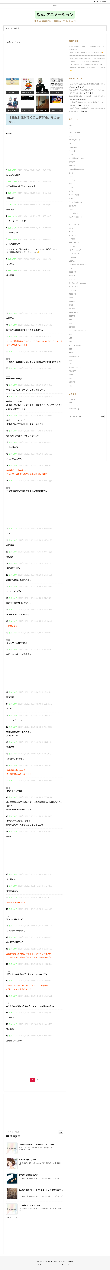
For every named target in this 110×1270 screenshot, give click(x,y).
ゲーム (71, 209)
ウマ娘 (71, 187)
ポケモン (72, 275)
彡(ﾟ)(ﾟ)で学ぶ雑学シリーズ (79, 331)
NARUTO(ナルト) (74, 140)
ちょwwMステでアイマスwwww (29, 1205)
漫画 (70, 349)
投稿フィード (73, 403)
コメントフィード (75, 406)
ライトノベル (73, 286)
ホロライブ (72, 272)
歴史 (70, 342)
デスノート (72, 235)
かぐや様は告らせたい (76, 158)
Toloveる (72, 151)
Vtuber (71, 154)
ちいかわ (72, 165)
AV (69, 129)
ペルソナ (72, 268)
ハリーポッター (74, 246)
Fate (70, 136)
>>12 (8, 359)
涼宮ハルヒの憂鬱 (75, 345)
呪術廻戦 (72, 316)
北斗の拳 (72, 308)
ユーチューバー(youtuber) (78, 283)
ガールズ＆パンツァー (76, 202)
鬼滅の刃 (72, 382)
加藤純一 (72, 301)
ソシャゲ (72, 228)
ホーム (10, 28)
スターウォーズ (74, 224)
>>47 (8, 916)
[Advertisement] (34, 60)
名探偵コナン (73, 312)
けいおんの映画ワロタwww (28, 1175)
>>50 (8, 971)
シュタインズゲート (75, 217)
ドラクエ (72, 239)
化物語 (71, 305)
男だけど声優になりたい (28, 1160)
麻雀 (70, 386)
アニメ (71, 184)
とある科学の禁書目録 (76, 169)
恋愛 (70, 334)
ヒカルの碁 (72, 257)
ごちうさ (72, 162)
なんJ (71, 176)
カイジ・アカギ (74, 195)
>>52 (8, 1003)
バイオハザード (74, 253)
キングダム (72, 206)
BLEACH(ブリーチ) (75, 132)
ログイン (72, 399)
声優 (70, 319)
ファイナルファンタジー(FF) (79, 264)
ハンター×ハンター (75, 250)
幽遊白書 (72, 327)
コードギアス (73, 213)
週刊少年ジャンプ (75, 367)
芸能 (70, 364)
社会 (70, 360)
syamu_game (73, 147)
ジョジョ (72, 220)
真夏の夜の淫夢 (74, 356)
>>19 (8, 488)
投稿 (17, 28)
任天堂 (71, 297)
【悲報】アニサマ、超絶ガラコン (30, 110)
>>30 (8, 640)
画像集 (71, 353)
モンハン (72, 279)
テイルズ (72, 231)
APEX (70, 125)
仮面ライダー (73, 294)
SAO (70, 143)
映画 (70, 338)
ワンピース (72, 290)
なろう (71, 173)
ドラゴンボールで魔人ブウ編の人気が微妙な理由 (85, 64)
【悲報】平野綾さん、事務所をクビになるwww (36, 1144)
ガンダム (72, 198)
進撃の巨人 (72, 371)
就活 (70, 323)
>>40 (8, 788)
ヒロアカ (72, 261)
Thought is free (66, 1264)
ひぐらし (72, 180)
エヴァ (71, 191)
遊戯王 (71, 375)
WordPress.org (74, 409)
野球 (70, 378)
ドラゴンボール (74, 242)
